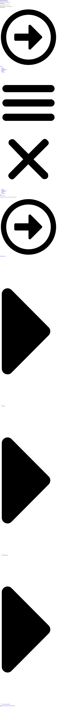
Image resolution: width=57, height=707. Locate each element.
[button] (28, 130)
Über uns (3, 68)
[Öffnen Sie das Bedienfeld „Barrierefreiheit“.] (0, 706)
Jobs (2, 71)
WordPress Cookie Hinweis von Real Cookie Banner (7, 705)
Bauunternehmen (4, 69)
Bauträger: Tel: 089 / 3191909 (4, 1)
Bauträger (3, 70)
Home (3, 189)
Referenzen (3, 193)
